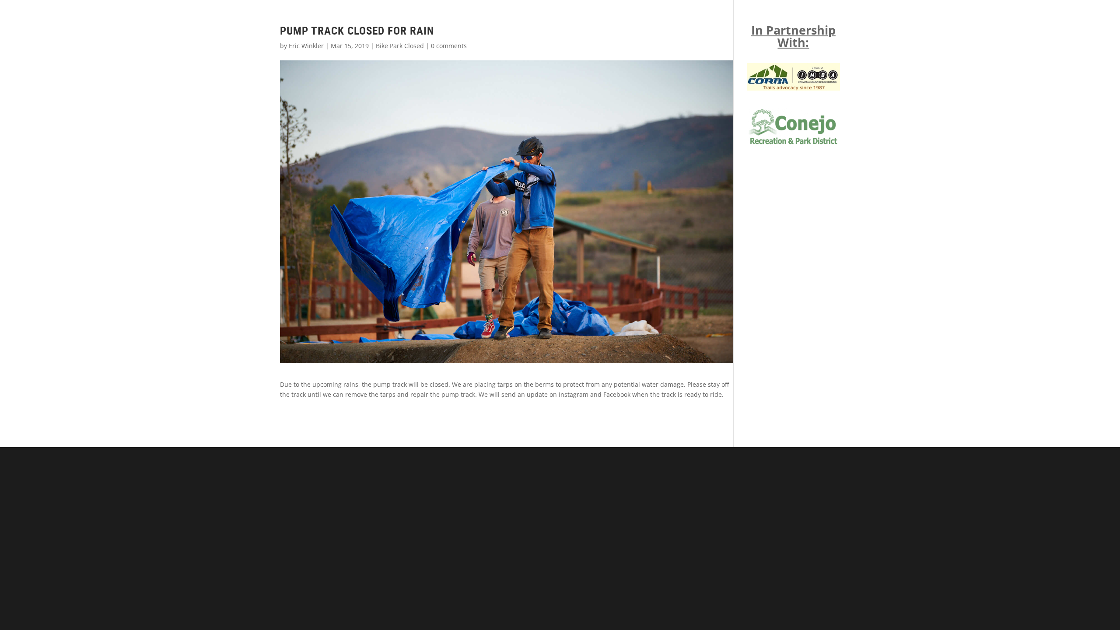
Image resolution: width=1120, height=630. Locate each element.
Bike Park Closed (400, 46)
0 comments (449, 46)
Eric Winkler (306, 46)
